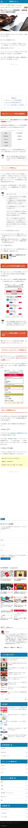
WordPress (3, 752)
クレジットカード (5, 809)
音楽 (2, 789)
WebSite (8, 647)
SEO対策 (3, 748)
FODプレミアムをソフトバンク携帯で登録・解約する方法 (17, 683)
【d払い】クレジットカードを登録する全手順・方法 (17, 688)
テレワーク (3, 768)
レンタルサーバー (5, 755)
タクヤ (7, 632)
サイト (2, 550)
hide (15, 98)
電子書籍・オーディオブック (7, 792)
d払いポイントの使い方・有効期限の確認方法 (17, 692)
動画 (2, 781)
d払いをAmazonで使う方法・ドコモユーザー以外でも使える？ (17, 659)
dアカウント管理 (19, 363)
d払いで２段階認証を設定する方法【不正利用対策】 (17, 664)
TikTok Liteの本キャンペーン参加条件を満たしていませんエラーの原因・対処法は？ (17, 708)
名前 (2, 540)
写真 (2, 785)
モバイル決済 (4, 816)
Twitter (14, 647)
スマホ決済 (3, 813)
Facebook (20, 647)
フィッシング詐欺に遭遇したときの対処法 (14, 105)
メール (3, 545)
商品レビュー (4, 796)
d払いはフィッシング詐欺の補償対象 (12, 100)
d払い (3, 518)
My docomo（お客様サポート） (18, 433)
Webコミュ (14, 1)
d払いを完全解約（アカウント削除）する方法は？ (17, 668)
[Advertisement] (14, 79)
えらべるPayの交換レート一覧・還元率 (17, 721)
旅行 (2, 800)
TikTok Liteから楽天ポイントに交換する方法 (17, 715)
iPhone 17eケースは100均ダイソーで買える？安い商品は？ (17, 729)
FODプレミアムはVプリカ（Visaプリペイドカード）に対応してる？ (17, 678)
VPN (2, 772)
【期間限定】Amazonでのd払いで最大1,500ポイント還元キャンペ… (16, 673)
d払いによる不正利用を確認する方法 (12, 102)
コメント (3, 529)
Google (2, 765)
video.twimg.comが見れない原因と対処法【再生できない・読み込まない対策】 (17, 735)
